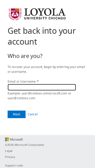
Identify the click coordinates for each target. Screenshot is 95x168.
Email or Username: (23, 81)
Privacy (10, 156)
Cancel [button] (32, 114)
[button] (17, 114)
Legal (8, 150)
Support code (14, 165)
